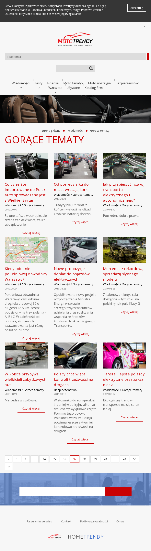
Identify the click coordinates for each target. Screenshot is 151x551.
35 (54, 459)
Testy (38, 83)
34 (44, 459)
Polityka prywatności (94, 521)
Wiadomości (20, 83)
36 (64, 459)
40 (105, 459)
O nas (120, 521)
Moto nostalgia (99, 83)
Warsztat (55, 88)
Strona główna (51, 130)
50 (134, 459)
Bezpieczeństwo (127, 83)
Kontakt (66, 521)
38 (85, 459)
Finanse (53, 83)
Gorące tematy (99, 130)
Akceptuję (137, 8)
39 (95, 459)
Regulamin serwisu (39, 521)
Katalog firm (94, 88)
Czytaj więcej (31, 233)
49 (124, 459)
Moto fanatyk (73, 83)
